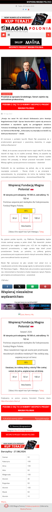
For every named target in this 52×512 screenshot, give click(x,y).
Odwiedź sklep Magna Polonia (26, 41)
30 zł (14, 218)
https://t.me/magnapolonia (23, 430)
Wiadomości (6, 94)
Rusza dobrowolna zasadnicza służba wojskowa (42, 418)
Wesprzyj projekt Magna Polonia (26, 47)
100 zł (37, 218)
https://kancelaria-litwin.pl (10, 401)
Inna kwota (26, 225)
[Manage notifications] (6, 506)
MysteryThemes (25, 509)
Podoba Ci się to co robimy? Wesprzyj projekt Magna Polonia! (26, 106)
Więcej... (4, 501)
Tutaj (41, 231)
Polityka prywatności (32, 506)
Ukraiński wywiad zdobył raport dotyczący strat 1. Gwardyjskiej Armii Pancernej (12, 418)
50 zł (25, 218)
